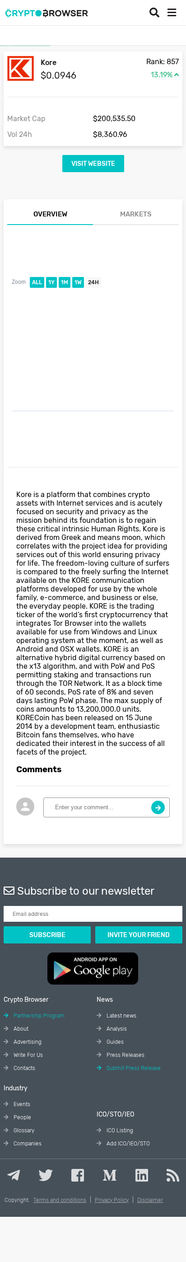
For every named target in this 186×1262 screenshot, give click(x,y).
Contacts (23, 1068)
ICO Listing (119, 1130)
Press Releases (124, 1055)
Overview (50, 214)
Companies (27, 1143)
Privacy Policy (112, 1200)
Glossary (23, 1130)
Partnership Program (38, 1016)
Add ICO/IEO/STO (127, 1143)
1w (78, 282)
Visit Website (93, 164)
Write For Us (27, 1055)
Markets (136, 214)
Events (21, 1104)
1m (64, 282)
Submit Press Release (133, 1068)
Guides (114, 1042)
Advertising (27, 1042)
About (20, 1029)
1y (51, 282)
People (21, 1117)
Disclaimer (150, 1200)
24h (93, 282)
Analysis (116, 1029)
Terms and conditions (59, 1200)
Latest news (120, 1016)
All (37, 282)
